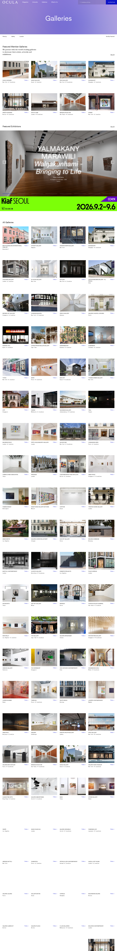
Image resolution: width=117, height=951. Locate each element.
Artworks (35, 2)
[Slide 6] (80, 193)
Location (22, 36)
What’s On (54, 2)
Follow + (26, 80)
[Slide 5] (65, 193)
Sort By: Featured (110, 36)
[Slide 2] (23, 193)
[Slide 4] (51, 193)
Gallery (13, 36)
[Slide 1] (8, 193)
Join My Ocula (111, 2)
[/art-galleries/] (9, 2)
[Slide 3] (37, 193)
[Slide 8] (108, 193)
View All (112, 54)
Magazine (25, 2)
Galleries (44, 2)
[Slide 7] (94, 193)
